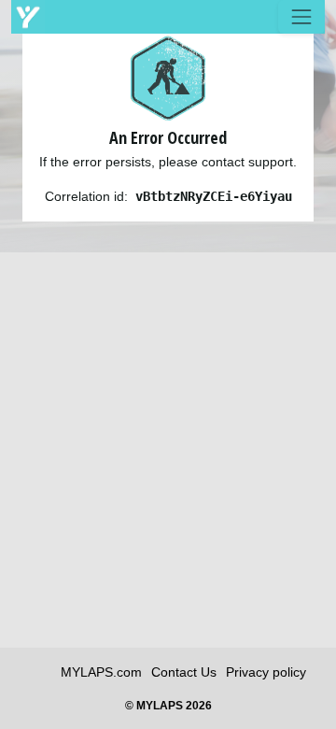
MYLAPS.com (101, 672)
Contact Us (184, 672)
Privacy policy (266, 672)
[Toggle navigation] (301, 17)
